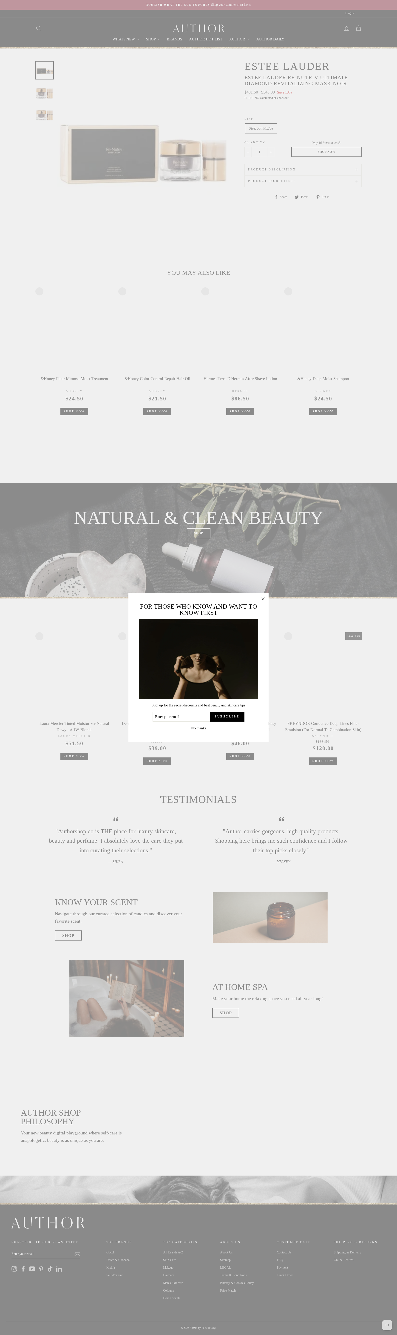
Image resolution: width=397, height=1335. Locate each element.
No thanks (198, 728)
